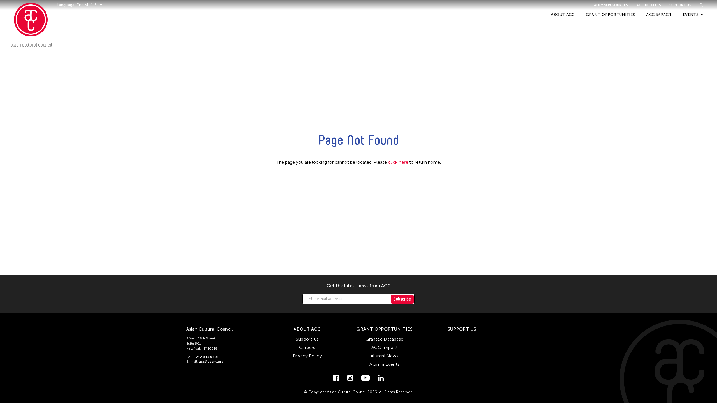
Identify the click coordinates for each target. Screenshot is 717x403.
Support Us (680, 5)
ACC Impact (659, 14)
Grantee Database (384, 339)
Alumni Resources (611, 5)
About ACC (563, 14)
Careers (307, 347)
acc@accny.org (211, 362)
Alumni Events (384, 364)
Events (691, 14)
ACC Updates (649, 5)
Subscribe (402, 299)
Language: (67, 5)
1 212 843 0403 (206, 357)
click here (398, 162)
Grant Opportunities (610, 14)
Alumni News (385, 356)
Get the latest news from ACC (359, 285)
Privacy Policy (307, 356)
